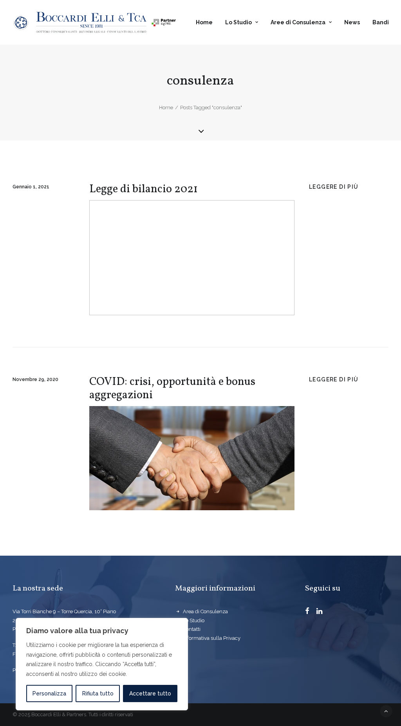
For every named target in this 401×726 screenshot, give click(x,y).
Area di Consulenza (205, 611)
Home (204, 22)
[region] (102, 664)
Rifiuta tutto (98, 693)
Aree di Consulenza (298, 22)
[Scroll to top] (386, 710)
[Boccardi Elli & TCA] (95, 22)
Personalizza (49, 693)
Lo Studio (238, 22)
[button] (307, 612)
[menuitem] (207, 22)
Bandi (380, 22)
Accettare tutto (150, 693)
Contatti (191, 629)
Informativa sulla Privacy (211, 638)
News (352, 22)
